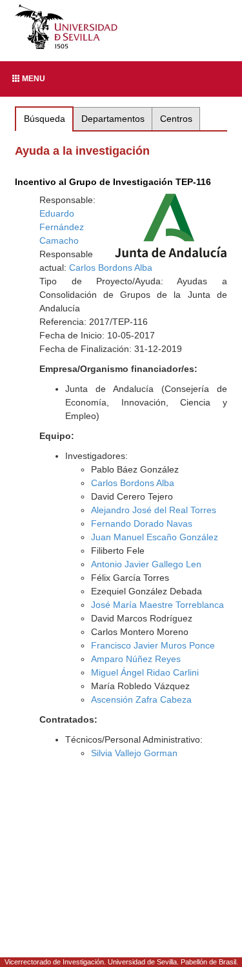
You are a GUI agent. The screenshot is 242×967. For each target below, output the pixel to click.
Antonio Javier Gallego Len (146, 564)
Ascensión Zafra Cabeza (141, 699)
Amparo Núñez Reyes (136, 659)
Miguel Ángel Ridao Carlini (145, 672)
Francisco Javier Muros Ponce (153, 645)
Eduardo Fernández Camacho (61, 227)
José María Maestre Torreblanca (157, 605)
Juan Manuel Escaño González (154, 537)
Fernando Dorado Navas (141, 523)
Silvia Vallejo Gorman (134, 753)
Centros (176, 118)
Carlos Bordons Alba (110, 267)
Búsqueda (44, 118)
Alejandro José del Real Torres (153, 510)
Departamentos (113, 118)
